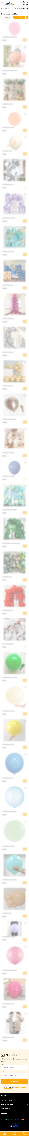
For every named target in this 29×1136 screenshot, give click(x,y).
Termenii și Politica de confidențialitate (15, 1088)
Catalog (24, 1134)
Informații (4, 1095)
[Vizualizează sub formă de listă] (27, 17)
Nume (3, 1064)
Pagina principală (5, 8)
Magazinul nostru (7, 1104)
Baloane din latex (17, 8)
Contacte (4, 1113)
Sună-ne (4, 1134)
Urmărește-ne (5, 1109)
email (3, 1071)
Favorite (14, 1134)
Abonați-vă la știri (7, 1100)
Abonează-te (14, 1081)
